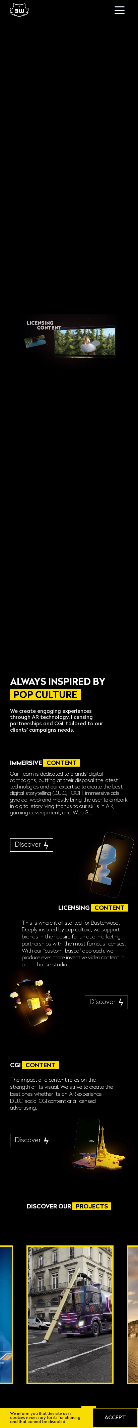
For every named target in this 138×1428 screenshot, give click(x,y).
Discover (28, 845)
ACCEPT (115, 1418)
